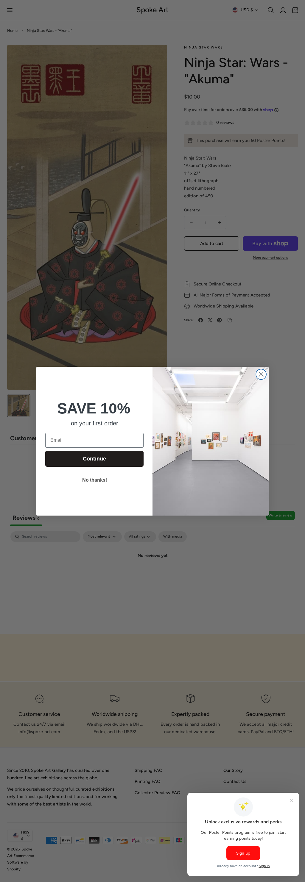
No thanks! (94, 480)
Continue (94, 459)
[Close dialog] (261, 374)
